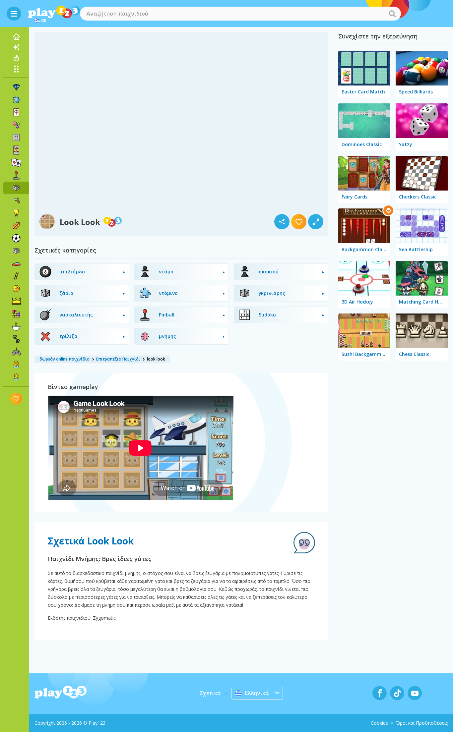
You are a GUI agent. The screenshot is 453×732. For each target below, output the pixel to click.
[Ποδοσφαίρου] (16, 238)
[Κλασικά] (16, 251)
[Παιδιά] (16, 376)
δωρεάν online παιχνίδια (64, 359)
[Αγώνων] (16, 263)
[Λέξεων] (16, 137)
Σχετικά (210, 693)
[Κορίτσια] (16, 364)
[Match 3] (16, 87)
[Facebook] (379, 693)
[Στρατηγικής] (16, 301)
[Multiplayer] (16, 351)
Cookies (379, 723)
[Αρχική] (16, 36)
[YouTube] (415, 693)
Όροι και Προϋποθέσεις (422, 723)
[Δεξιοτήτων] (16, 276)
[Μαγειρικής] (16, 326)
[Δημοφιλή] (16, 58)
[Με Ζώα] (16, 339)
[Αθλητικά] (16, 225)
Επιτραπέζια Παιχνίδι (118, 359)
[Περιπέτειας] (16, 288)
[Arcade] (16, 175)
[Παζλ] (16, 99)
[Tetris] (16, 314)
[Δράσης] (16, 200)
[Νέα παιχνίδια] (16, 47)
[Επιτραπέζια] (16, 188)
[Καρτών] (16, 150)
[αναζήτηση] (392, 14)
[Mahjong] (16, 112)
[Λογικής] (16, 213)
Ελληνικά (257, 693)
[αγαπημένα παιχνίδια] (16, 398)
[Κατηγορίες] (16, 69)
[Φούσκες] (16, 125)
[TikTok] (397, 693)
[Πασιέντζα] (16, 162)
